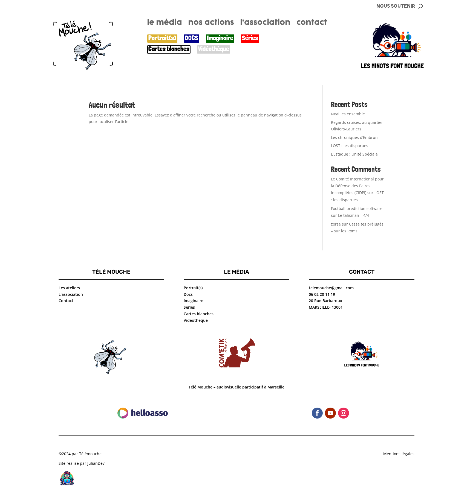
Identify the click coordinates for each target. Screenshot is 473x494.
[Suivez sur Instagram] (343, 413)
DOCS (191, 38)
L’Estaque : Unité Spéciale (354, 154)
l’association (265, 23)
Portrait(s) (162, 38)
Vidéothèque (213, 49)
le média (164, 23)
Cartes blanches (168, 49)
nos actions (211, 23)
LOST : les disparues (349, 145)
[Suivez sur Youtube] (330, 413)
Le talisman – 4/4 (353, 215)
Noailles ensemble (348, 113)
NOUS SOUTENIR (395, 6)
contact (311, 23)
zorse (336, 224)
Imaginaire (220, 38)
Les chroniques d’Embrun (354, 137)
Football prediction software (356, 208)
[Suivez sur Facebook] (317, 413)
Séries (250, 38)
